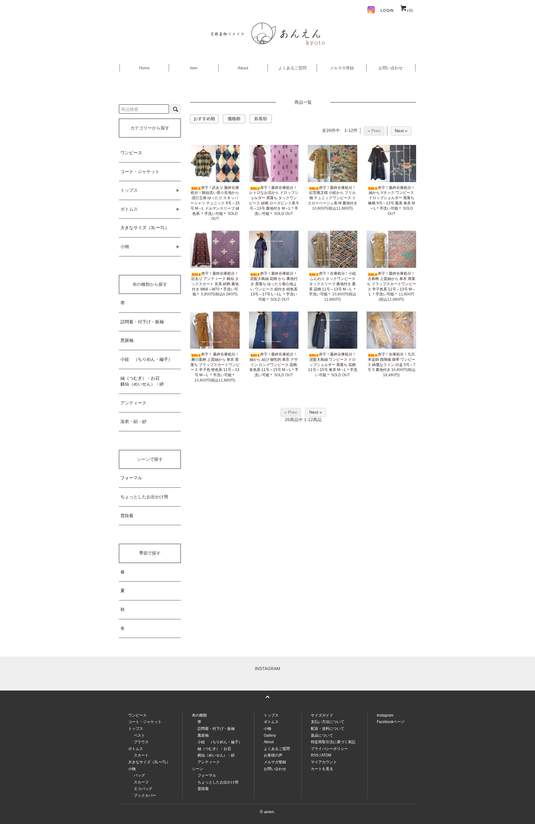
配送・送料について (327, 728)
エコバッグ (143, 789)
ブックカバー (145, 795)
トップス (271, 715)
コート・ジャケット (139, 171)
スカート (141, 755)
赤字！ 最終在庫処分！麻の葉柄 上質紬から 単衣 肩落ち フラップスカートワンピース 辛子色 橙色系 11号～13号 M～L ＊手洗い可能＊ (215, 364)
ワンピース (131, 152)
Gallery (270, 735)
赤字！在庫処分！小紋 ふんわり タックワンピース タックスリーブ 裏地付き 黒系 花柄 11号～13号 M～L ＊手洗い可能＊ (332, 283)
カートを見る (322, 769)
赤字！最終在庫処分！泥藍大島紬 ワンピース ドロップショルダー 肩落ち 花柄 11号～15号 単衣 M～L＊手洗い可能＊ (332, 364)
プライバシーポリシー (329, 749)
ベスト (139, 735)
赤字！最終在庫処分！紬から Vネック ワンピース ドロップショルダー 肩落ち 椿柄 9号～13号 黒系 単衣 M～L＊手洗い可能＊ (391, 198)
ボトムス (271, 722)
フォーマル (131, 477)
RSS (315, 755)
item (194, 68)
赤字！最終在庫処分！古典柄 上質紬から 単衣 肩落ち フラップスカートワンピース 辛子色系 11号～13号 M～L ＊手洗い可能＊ (391, 283)
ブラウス (141, 742)
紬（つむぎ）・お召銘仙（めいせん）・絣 (142, 381)
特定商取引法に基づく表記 (333, 742)
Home (144, 68)
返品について (322, 735)
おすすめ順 (204, 118)
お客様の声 (273, 755)
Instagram (385, 715)
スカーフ (141, 782)
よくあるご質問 (292, 68)
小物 (267, 728)
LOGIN (387, 10)
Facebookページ (391, 722)
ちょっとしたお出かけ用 (144, 496)
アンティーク (133, 402)
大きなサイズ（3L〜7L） (144, 227)
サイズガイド (322, 715)
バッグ (139, 775)
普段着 (126, 515)
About (243, 68)
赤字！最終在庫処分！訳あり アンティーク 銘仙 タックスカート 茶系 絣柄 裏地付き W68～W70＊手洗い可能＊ (215, 283)
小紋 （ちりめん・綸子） (146, 359)
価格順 (234, 118)
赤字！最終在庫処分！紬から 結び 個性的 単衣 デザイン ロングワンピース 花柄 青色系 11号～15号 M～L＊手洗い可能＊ (273, 364)
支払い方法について (327, 722)
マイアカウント (324, 762)
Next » (401, 130)
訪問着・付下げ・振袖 (142, 321)
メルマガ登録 (342, 68)
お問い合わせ (391, 68)
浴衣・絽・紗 (133, 421)
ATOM (326, 755)
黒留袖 (126, 340)
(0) (410, 10)
